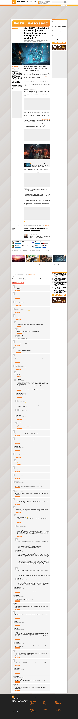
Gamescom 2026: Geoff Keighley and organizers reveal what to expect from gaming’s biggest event (60, 39)
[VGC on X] (62, 5)
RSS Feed (31, 705)
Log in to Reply (17, 290)
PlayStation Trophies (58, 703)
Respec (56, 708)
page (44, 278)
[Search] (65, 2)
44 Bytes (18, 711)
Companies (44, 704)
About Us (31, 698)
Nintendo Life (57, 702)
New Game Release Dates (43, 3)
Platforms (44, 705)
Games (44, 703)
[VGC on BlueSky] (63, 5)
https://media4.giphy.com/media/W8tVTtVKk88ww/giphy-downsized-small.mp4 (29, 426)
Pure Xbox (56, 704)
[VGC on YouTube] (64, 5)
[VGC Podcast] (61, 5)
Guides (34, 1)
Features (29, 1)
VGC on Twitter (32, 710)
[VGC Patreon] (60, 5)
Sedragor (16, 490)
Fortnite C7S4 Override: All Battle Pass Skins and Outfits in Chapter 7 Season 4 (17, 82)
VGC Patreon (32, 708)
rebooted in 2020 (33, 120)
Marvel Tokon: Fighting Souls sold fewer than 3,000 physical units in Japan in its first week (17, 73)
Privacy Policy (32, 703)
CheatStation (57, 697)
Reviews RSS (45, 709)
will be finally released (45, 120)
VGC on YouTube (33, 711)
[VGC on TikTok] (65, 5)
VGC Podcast (32, 709)
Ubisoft (46, 73)
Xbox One (39, 228)
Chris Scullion (33, 234)
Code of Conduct (33, 701)
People (44, 702)
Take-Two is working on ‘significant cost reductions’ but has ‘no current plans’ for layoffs (18, 264)
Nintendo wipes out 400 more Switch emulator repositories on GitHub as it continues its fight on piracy (32, 264)
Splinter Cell (29, 194)
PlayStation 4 (27, 228)
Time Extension (57, 709)
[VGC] (14, 2)
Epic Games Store (33, 228)
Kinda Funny (57, 701)
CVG (56, 698)
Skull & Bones (14, 228)
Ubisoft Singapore (41, 199)
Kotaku (25, 187)
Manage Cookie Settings (34, 697)
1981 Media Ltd (15, 698)
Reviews (23, 1)
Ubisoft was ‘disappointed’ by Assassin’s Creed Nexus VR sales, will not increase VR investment (59, 264)
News (18, 1)
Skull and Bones (45, 74)
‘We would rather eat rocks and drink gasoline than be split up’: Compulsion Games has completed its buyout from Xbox (17, 87)
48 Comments (16, 66)
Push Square (57, 705)
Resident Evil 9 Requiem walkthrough (44, 1)
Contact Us (32, 702)
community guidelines (32, 274)
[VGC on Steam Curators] (66, 5)
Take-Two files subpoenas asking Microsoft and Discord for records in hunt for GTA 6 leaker (60, 27)
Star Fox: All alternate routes (43, 2)
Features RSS (45, 708)
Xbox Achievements (58, 710)
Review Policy (32, 704)
